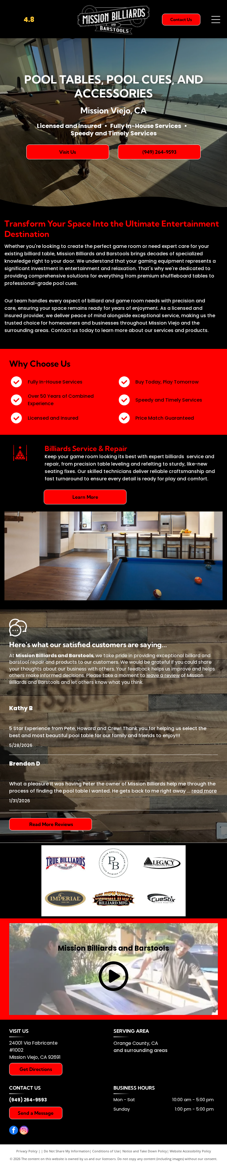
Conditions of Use (106, 1151)
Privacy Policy (27, 1151)
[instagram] (24, 1131)
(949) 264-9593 (28, 1100)
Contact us (64, 330)
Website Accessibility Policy (190, 1151)
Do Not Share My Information (67, 1151)
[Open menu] (215, 19)
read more (204, 791)
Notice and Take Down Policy (144, 1151)
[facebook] (13, 1131)
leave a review (163, 675)
